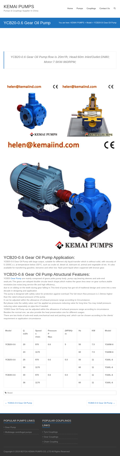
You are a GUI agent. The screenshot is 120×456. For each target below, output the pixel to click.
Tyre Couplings (51, 432)
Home (70, 8)
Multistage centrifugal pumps (18, 432)
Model (10, 393)
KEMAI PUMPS (19, 6)
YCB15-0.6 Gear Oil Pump (18, 403)
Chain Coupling (51, 441)
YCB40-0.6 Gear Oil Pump (101, 403)
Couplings (91, 8)
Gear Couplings (51, 437)
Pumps (80, 8)
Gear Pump (16, 278)
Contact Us (105, 8)
